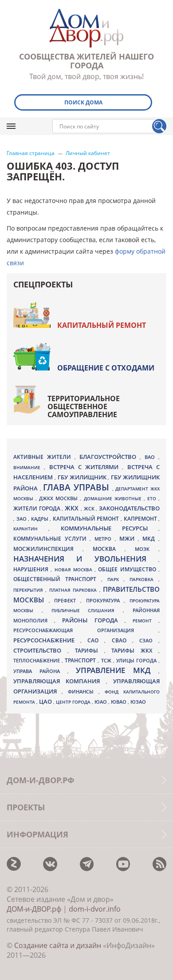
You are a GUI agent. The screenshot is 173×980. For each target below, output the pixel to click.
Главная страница (31, 153)
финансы (83, 692)
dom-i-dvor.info (95, 909)
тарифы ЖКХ (134, 650)
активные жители (44, 457)
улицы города (137, 660)
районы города (93, 620)
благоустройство (109, 457)
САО (95, 640)
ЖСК (90, 509)
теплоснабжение (37, 660)
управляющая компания (59, 681)
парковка (144, 579)
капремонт (141, 518)
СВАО (122, 640)
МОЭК (146, 549)
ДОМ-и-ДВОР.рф (34, 909)
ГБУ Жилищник (83, 477)
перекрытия (29, 590)
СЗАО (148, 640)
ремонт (145, 620)
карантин (30, 529)
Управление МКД (117, 670)
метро (104, 538)
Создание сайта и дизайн (57, 945)
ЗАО (22, 518)
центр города (74, 702)
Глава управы (77, 487)
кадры (40, 518)
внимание (28, 467)
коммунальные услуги (51, 538)
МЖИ (128, 538)
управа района (40, 671)
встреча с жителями (85, 467)
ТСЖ (107, 660)
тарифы (89, 650)
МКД (150, 538)
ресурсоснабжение (46, 640)
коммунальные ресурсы (110, 528)
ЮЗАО (138, 702)
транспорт (81, 660)
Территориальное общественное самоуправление (83, 406)
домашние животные (114, 498)
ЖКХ (73, 508)
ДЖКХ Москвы (59, 498)
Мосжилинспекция (48, 549)
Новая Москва (75, 569)
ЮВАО (119, 701)
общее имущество (128, 569)
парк (115, 579)
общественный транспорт (57, 579)
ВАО (151, 457)
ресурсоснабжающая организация (85, 630)
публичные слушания (87, 610)
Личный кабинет (88, 153)
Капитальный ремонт (101, 325)
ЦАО (46, 701)
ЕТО (152, 498)
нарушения (32, 569)
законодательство (129, 508)
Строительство (40, 650)
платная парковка (74, 590)
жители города (37, 508)
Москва (109, 548)
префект (67, 600)
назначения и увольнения (85, 559)
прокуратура (105, 601)
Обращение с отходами (105, 368)
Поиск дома (83, 102)
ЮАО (101, 702)
